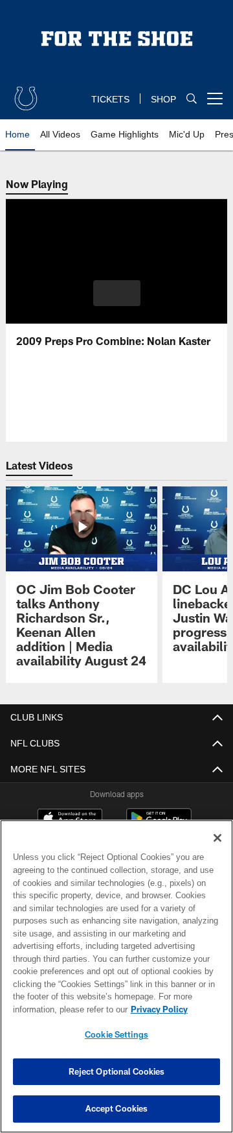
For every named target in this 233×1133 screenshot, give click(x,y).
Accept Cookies (116, 1108)
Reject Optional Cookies (117, 1071)
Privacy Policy (56, 1009)
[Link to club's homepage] (25, 93)
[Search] (191, 99)
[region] (116, 976)
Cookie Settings (116, 1034)
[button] (117, 293)
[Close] (217, 838)
